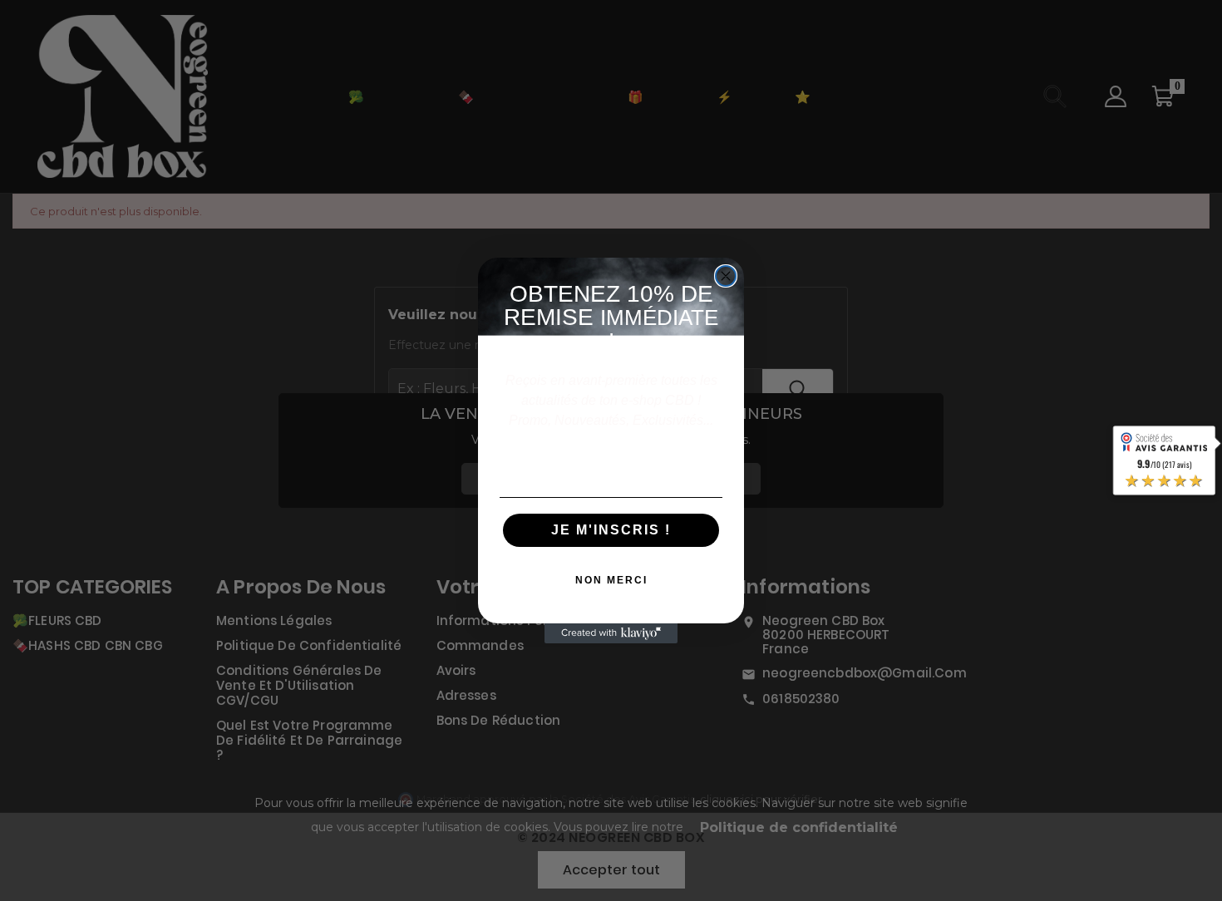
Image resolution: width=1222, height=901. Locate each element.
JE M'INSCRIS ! (611, 530)
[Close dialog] (726, 276)
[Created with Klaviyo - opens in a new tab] (611, 633)
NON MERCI (611, 580)
